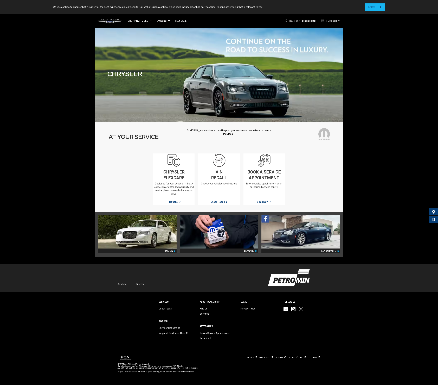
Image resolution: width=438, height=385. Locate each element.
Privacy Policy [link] (248, 308)
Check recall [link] (165, 308)
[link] (375, 7)
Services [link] (204, 313)
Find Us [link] (140, 284)
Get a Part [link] (205, 338)
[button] (139, 21)
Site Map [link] (122, 284)
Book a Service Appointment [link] (215, 333)
